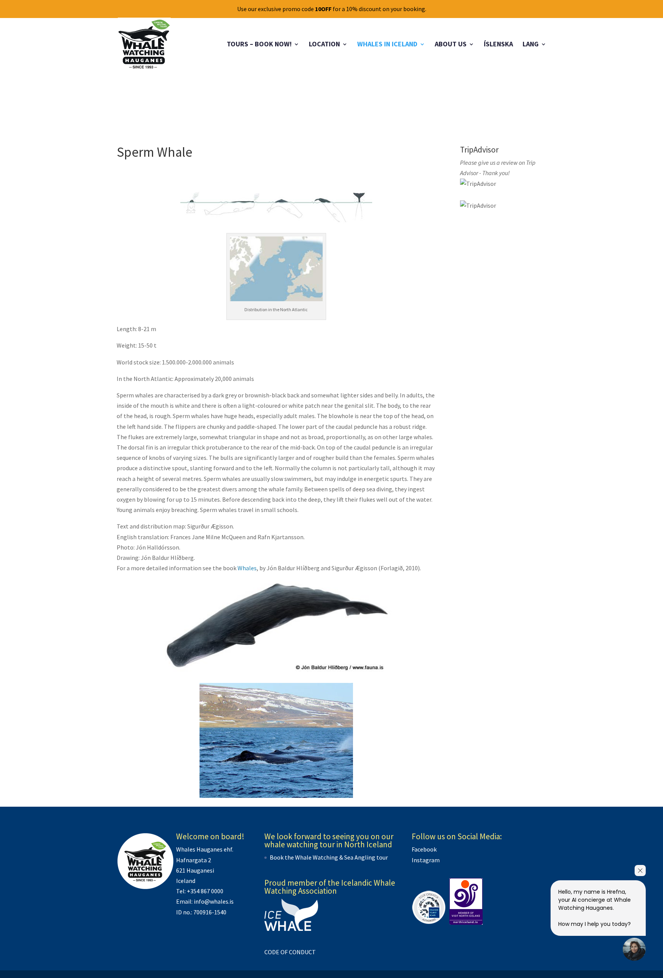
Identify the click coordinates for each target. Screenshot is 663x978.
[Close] (640, 870)
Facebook (424, 849)
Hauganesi (200, 870)
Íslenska (498, 44)
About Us (451, 44)
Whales (247, 568)
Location (324, 44)
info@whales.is (214, 901)
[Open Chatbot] (634, 949)
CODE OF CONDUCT (290, 952)
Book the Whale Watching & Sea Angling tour (329, 857)
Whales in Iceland (387, 44)
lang (531, 44)
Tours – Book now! (259, 44)
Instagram (426, 860)
